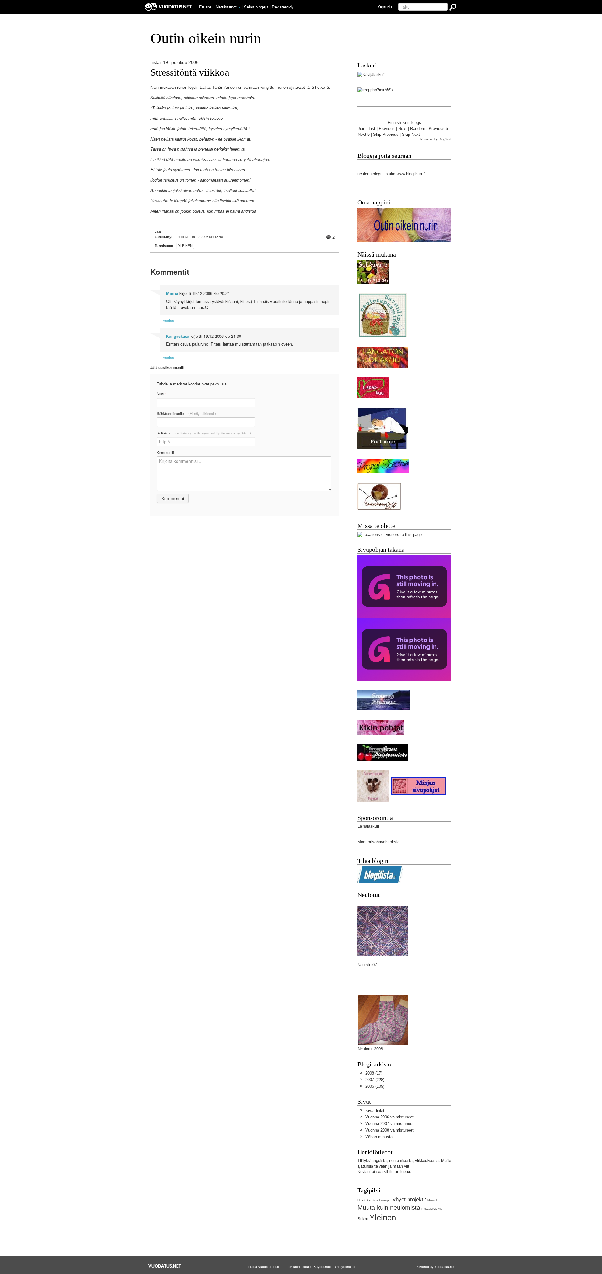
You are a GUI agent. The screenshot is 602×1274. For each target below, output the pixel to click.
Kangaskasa (177, 336)
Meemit (432, 1200)
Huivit (361, 1200)
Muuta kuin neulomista (388, 1207)
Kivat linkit (374, 1110)
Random (417, 128)
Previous (387, 128)
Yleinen (185, 245)
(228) (374, 1079)
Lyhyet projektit (408, 1199)
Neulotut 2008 (370, 1049)
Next (402, 128)
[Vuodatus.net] (164, 1266)
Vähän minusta (379, 1136)
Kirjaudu (384, 7)
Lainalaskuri (368, 826)
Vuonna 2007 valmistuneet (389, 1123)
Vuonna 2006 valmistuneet (389, 1117)
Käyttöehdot (323, 1266)
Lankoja (384, 1200)
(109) (374, 1086)
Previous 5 (438, 128)
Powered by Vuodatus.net (435, 1266)
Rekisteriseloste (298, 1266)
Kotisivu (204, 432)
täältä (205, 87)
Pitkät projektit (431, 1208)
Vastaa (168, 320)
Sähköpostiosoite (186, 413)
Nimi (161, 393)
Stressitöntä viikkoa (189, 72)
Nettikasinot (226, 7)
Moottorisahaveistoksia (378, 842)
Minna (172, 293)
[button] (239, 7)
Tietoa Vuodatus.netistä (265, 1266)
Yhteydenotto (345, 1266)
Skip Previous (386, 134)
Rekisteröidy (282, 7)
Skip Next (411, 134)
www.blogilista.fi (411, 174)
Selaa (256, 7)
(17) (373, 1073)
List (372, 128)
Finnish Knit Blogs (404, 122)
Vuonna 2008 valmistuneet (389, 1130)
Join (361, 128)
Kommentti (165, 452)
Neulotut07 (367, 965)
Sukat (362, 1219)
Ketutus (372, 1200)
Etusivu (205, 7)
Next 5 (364, 134)
